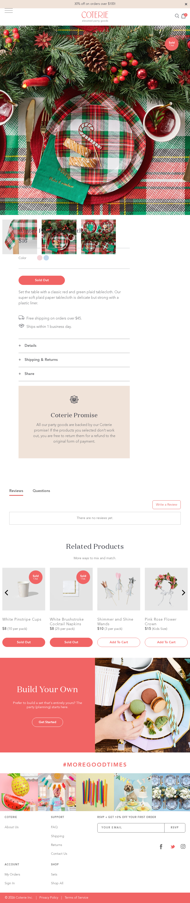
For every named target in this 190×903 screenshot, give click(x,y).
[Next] (183, 593)
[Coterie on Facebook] (161, 847)
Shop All (57, 883)
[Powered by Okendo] (30, 506)
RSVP (175, 828)
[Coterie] (95, 16)
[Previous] (7, 593)
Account (12, 865)
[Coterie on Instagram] (183, 847)
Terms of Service (76, 897)
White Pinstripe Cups (21, 620)
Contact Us (59, 853)
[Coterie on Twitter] (172, 847)
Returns (56, 845)
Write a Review (166, 504)
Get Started (47, 722)
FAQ (54, 827)
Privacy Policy (48, 897)
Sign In (10, 883)
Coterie (11, 817)
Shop (55, 865)
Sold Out (42, 280)
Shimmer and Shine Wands (115, 622)
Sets (54, 874)
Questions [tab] (41, 491)
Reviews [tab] (16, 491)
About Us (12, 827)
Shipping (57, 836)
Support (57, 817)
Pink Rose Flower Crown (161, 622)
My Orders (12, 874)
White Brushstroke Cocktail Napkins (67, 622)
